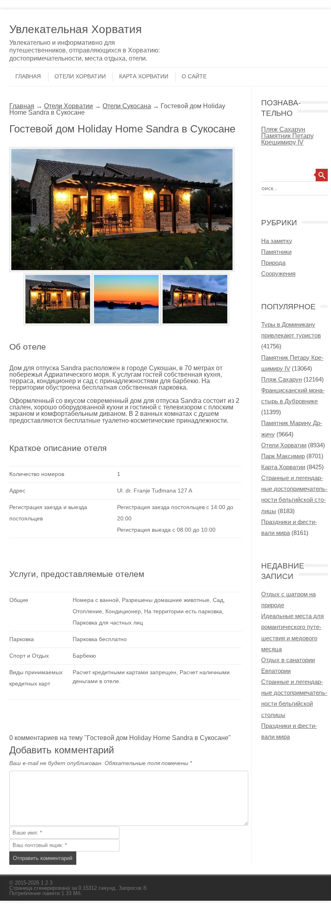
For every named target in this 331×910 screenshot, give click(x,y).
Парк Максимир (283, 456)
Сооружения (278, 273)
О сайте (194, 76)
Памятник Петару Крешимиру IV (287, 139)
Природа (273, 262)
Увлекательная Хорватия (75, 29)
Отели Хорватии (80, 76)
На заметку (276, 240)
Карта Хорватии (143, 76)
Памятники (276, 251)
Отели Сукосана (127, 105)
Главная (28, 76)
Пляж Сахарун (283, 129)
